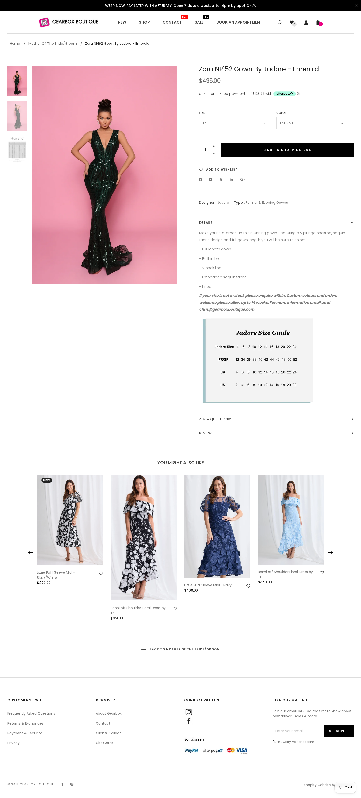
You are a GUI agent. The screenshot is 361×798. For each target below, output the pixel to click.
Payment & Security (24, 733)
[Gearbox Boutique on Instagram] (71, 784)
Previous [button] (39, 176)
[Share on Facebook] (202, 179)
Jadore (223, 202)
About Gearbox (109, 713)
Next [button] (169, 176)
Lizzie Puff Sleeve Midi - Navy (208, 585)
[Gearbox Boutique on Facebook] (62, 784)
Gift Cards (104, 742)
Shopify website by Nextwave (329, 785)
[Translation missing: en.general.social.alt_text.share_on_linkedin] (231, 179)
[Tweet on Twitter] (211, 179)
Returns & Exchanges (25, 723)
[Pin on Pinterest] (221, 179)
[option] (104, 175)
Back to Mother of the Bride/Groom (184, 649)
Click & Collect (108, 733)
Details (205, 223)
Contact (103, 723)
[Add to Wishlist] (101, 573)
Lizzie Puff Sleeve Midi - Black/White (56, 575)
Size (202, 113)
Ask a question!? (215, 419)
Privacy (13, 742)
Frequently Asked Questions (31, 713)
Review (205, 433)
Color (281, 113)
